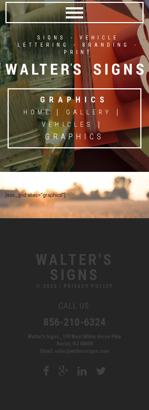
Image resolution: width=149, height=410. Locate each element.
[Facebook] (46, 371)
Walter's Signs (75, 267)
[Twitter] (101, 371)
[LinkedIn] (82, 371)
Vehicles (67, 124)
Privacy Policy (88, 286)
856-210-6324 (74, 322)
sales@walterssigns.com (82, 351)
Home (38, 112)
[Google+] (63, 371)
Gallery (89, 112)
